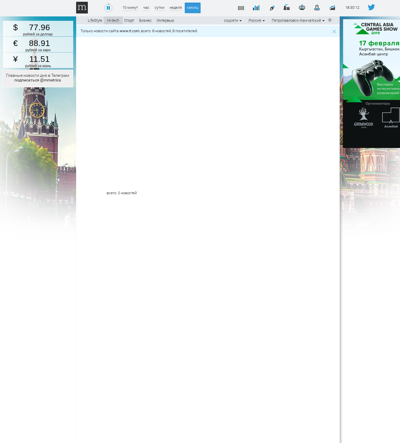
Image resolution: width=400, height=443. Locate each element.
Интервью (165, 20)
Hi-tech (113, 20)
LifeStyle (95, 20)
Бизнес (145, 20)
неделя (176, 7)
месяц (192, 7)
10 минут (130, 7)
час (146, 7)
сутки (159, 7)
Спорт (129, 20)
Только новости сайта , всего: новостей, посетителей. (140, 31)
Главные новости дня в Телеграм (37, 77)
